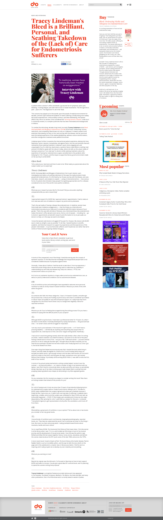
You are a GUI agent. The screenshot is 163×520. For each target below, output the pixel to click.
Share (63, 64)
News (49, 5)
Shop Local (129, 44)
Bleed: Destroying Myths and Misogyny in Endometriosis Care (113, 22)
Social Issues (52, 490)
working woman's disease (73, 119)
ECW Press (66, 488)
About (81, 5)
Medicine (44, 490)
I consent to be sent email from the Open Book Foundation (52, 250)
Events (43, 5)
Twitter (128, 5)
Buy (106, 17)
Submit (121, 4)
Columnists (57, 5)
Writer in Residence (70, 5)
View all (127, 122)
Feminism (60, 490)
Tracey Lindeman (36, 488)
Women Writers (75, 488)
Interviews (75, 490)
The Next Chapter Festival (118, 111)
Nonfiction (68, 490)
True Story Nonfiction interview (52, 488)
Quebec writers (35, 490)
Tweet (69, 64)
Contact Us (110, 518)
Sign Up (75, 250)
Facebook (130, 5)
